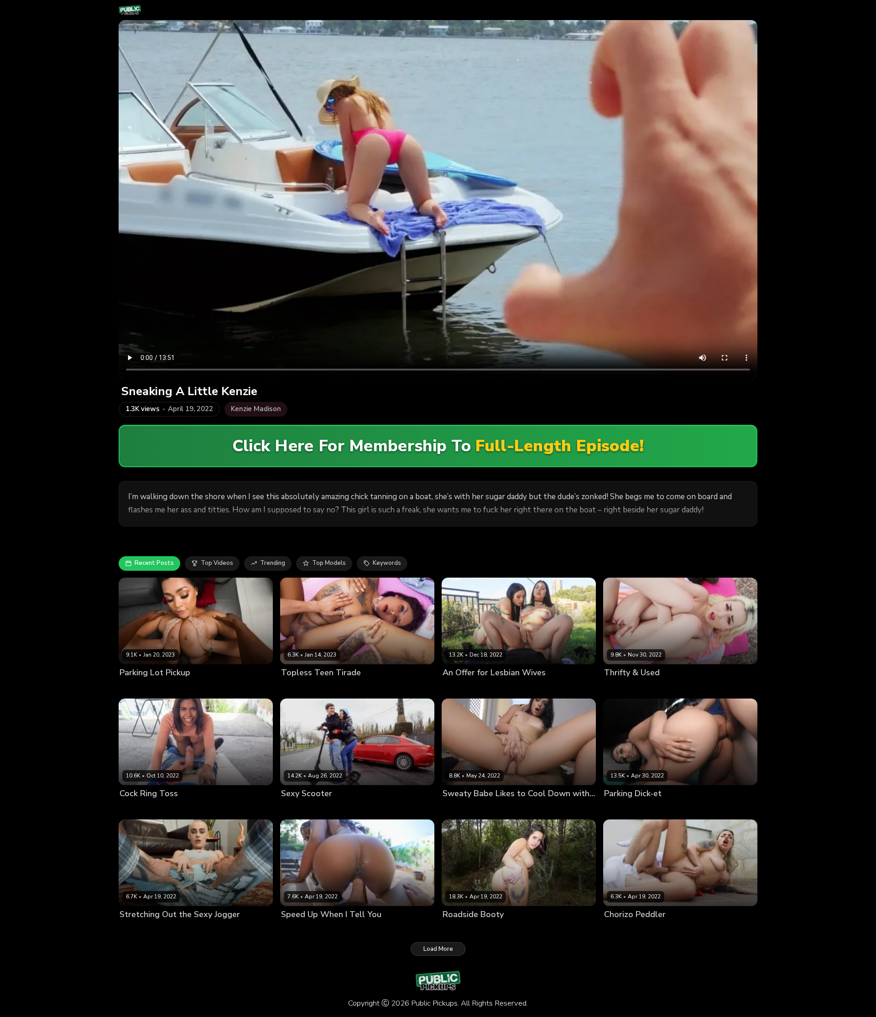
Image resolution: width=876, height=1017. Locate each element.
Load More (438, 949)
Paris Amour (137, 930)
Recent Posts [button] (154, 563)
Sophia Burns (462, 809)
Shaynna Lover (625, 930)
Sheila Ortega (140, 809)
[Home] (130, 10)
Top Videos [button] (217, 563)
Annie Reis (619, 809)
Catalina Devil (301, 687)
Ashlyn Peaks (139, 687)
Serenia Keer (461, 930)
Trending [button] (272, 563)
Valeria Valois (499, 687)
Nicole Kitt (296, 930)
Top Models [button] (329, 563)
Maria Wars (459, 687)
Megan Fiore (299, 809)
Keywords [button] (387, 563)
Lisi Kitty (616, 687)
